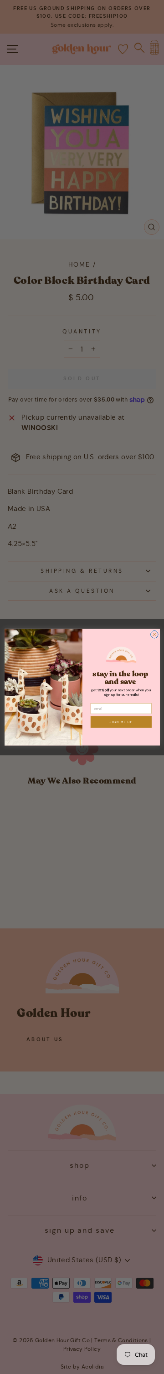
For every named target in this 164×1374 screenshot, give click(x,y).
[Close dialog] (154, 634)
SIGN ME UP (121, 722)
